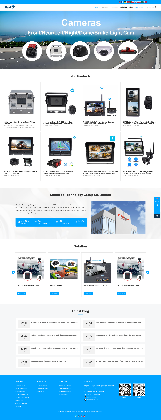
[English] (120, 2)
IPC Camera (18, 406)
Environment (40, 391)
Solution (63, 381)
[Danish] (146, 2)
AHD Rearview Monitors (21, 394)
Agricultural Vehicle (65, 388)
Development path (42, 388)
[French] (122, 2)
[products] (80, 40)
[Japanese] (136, 2)
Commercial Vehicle (65, 385)
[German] (125, 2)
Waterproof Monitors (21, 403)
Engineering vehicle (65, 391)
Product (19, 381)
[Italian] (127, 2)
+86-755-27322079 (92, 397)
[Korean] (144, 2)
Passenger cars (63, 394)
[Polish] (140, 2)
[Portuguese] (131, 2)
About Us (41, 381)
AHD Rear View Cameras (22, 397)
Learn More (19, 216)
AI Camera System (20, 385)
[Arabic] (142, 2)
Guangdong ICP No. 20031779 (93, 394)
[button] (160, 40)
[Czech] (138, 2)
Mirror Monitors (19, 400)
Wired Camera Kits (20, 391)
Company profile (42, 385)
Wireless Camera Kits (20, 388)
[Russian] (133, 2)
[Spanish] (129, 2)
